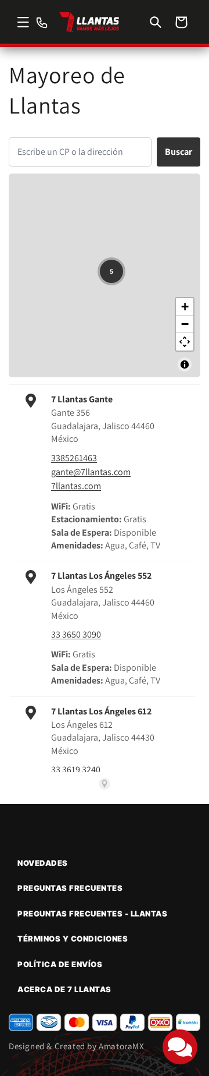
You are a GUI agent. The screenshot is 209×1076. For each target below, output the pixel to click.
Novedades (42, 863)
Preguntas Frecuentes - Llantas (92, 913)
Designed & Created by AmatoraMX (77, 1046)
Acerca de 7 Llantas (64, 989)
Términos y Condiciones (72, 938)
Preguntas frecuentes (69, 888)
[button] (23, 22)
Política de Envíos (59, 964)
